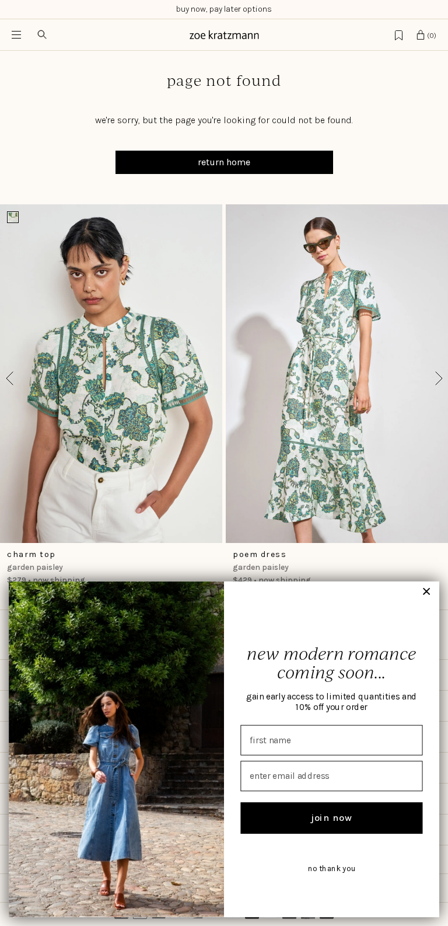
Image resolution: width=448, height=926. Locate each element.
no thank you (331, 868)
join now (331, 817)
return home (224, 162)
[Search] (42, 35)
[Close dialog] (426, 591)
